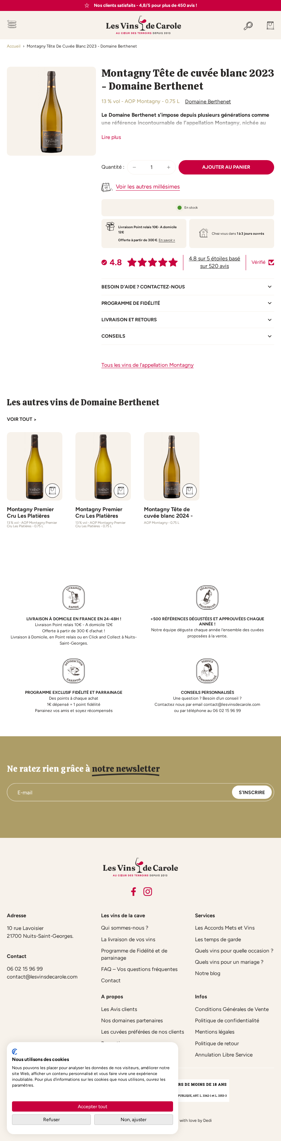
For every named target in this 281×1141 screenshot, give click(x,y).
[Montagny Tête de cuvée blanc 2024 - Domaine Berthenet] (171, 466)
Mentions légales (214, 1031)
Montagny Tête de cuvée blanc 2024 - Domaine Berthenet (168, 516)
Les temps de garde (218, 939)
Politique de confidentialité (227, 1020)
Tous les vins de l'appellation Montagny (147, 365)
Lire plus (111, 137)
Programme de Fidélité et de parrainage (134, 954)
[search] (248, 25)
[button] (226, 167)
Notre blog (207, 973)
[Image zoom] (51, 111)
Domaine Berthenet (208, 101)
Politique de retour (217, 1043)
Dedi (207, 1120)
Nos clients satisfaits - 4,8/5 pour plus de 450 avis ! (145, 5)
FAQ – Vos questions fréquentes (139, 969)
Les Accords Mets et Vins (225, 927)
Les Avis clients (119, 1009)
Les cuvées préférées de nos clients (142, 1031)
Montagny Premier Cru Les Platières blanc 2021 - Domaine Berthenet (34, 519)
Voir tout (19, 419)
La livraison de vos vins (128, 939)
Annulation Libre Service (224, 1054)
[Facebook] (133, 891)
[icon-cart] (267, 25)
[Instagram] (148, 891)
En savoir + (167, 240)
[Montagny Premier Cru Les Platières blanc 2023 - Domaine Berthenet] (103, 466)
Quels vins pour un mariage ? (229, 962)
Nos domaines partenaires (132, 1020)
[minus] (134, 167)
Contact (111, 980)
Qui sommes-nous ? (124, 927)
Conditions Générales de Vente (232, 1009)
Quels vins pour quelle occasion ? (234, 950)
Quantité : (112, 167)
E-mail (24, 792)
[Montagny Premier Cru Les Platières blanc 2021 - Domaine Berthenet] (34, 466)
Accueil (14, 46)
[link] (35, 419)
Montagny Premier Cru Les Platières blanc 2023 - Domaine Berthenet (103, 519)
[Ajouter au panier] (52, 490)
